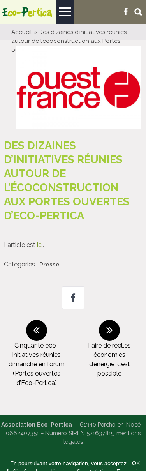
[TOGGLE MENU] (65, 12)
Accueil (21, 31)
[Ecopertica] (28, 12)
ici (40, 245)
